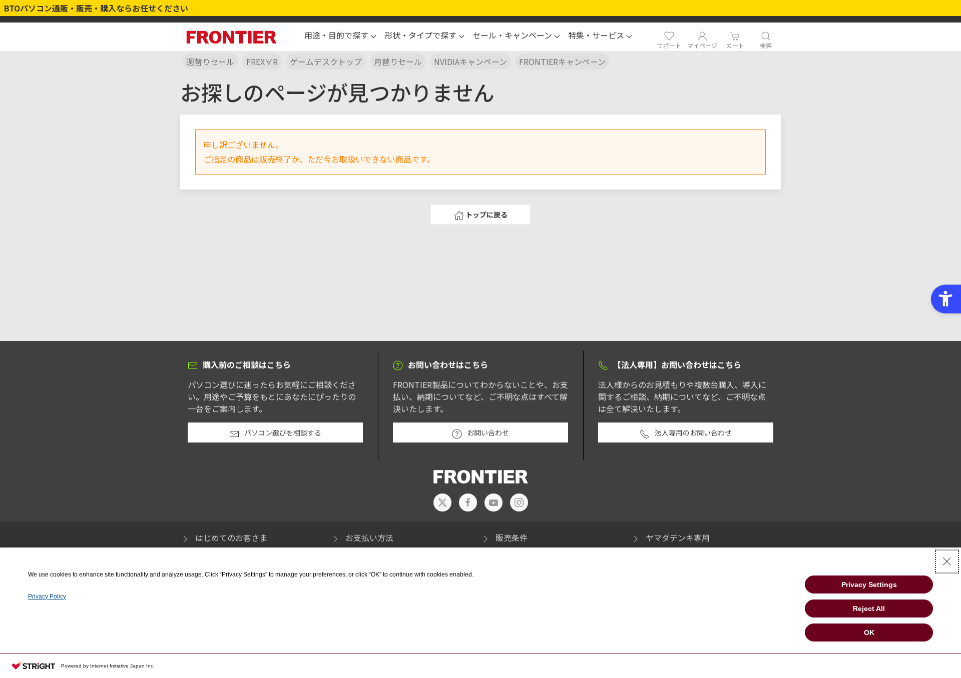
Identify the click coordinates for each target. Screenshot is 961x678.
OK (869, 632)
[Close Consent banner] (947, 561)
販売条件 (512, 538)
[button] (340, 37)
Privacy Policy (47, 596)
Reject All (869, 608)
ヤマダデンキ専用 (678, 538)
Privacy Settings (869, 584)
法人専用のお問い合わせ (693, 433)
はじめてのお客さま (231, 538)
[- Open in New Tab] (442, 503)
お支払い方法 (369, 538)
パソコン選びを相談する (282, 433)
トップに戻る (486, 215)
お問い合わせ (488, 433)
